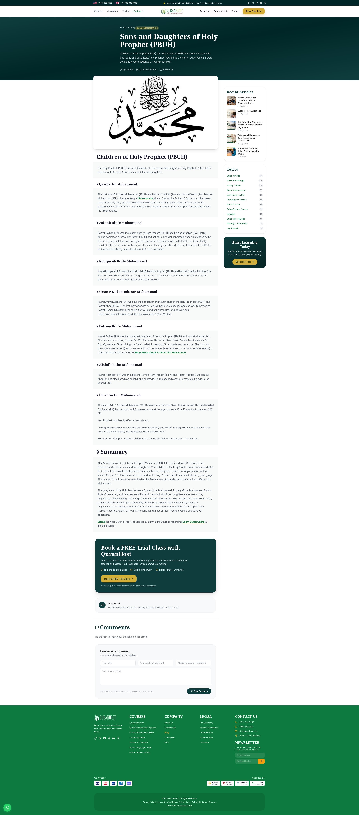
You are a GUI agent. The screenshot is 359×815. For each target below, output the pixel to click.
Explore (137, 11)
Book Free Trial (253, 11)
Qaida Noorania (136, 723)
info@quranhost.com (248, 731)
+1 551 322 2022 (246, 726)
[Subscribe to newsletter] (261, 761)
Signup (102, 521)
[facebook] (249, 3)
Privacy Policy (206, 723)
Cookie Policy (206, 737)
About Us (98, 11)
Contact (235, 11)
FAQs (167, 742)
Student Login (221, 11)
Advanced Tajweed (138, 742)
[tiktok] (257, 3)
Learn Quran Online (193, 521)
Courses (111, 11)
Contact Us (170, 737)
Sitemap (212, 802)
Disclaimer (204, 742)
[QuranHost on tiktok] (95, 738)
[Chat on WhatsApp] (7, 808)
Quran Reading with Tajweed (142, 727)
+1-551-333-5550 (246, 722)
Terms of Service (163, 802)
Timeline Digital (185, 805)
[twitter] (265, 3)
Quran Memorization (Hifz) (141, 732)
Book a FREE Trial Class (117, 578)
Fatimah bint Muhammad (171, 352)
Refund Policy (206, 732)
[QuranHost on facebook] (109, 738)
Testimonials (170, 727)
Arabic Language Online (140, 747)
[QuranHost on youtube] (104, 738)
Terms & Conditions (209, 727)
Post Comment (201, 691)
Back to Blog (129, 27)
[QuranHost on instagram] (118, 738)
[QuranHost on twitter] (100, 738)
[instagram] (253, 3)
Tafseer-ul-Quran (137, 737)
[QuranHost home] (172, 11)
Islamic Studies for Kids (140, 752)
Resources (205, 11)
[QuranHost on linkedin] (113, 738)
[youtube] (261, 3)
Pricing (126, 11)
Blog (167, 732)
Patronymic (145, 198)
